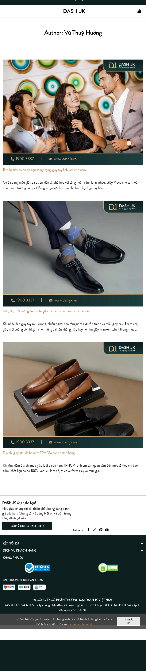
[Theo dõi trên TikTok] (94, 530)
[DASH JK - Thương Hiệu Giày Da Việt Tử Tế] (74, 11)
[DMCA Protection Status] (108, 567)
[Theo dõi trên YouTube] (107, 530)
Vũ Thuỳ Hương (83, 32)
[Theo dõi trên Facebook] (88, 530)
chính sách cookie (81, 624)
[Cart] (139, 11)
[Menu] (7, 10)
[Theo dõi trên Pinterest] (100, 530)
